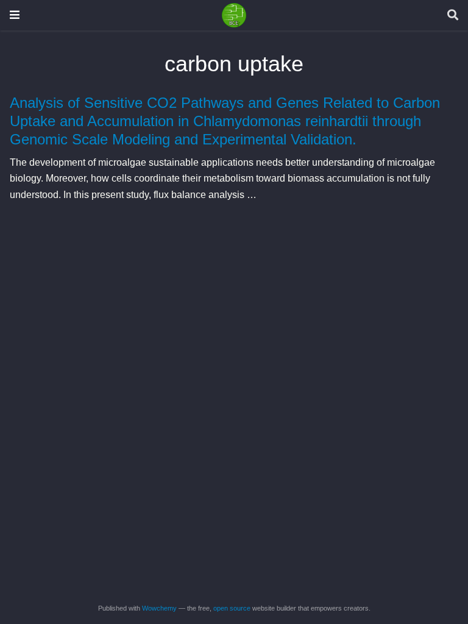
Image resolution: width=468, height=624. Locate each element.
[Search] (452, 16)
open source (231, 608)
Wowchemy (159, 608)
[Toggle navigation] (15, 15)
